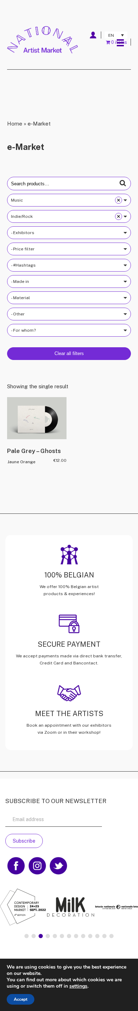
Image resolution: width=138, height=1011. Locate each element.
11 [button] (97, 936)
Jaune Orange (21, 461)
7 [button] (69, 936)
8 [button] (76, 936)
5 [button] (55, 936)
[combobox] (69, 200)
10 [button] (90, 936)
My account (92, 35)
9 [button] (83, 936)
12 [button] (104, 936)
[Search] (123, 183)
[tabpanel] (69, 908)
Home (14, 124)
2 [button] (33, 936)
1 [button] (26, 936)
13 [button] (111, 936)
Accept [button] (20, 999)
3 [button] (41, 936)
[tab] (26, 936)
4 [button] (48, 936)
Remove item (118, 200)
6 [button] (62, 936)
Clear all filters (69, 353)
